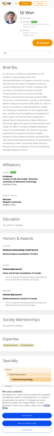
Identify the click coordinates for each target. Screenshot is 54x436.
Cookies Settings (27, 430)
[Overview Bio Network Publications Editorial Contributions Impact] (27, 53)
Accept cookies (27, 415)
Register (40, 3)
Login (25, 3)
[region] (27, 411)
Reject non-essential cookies (27, 423)
